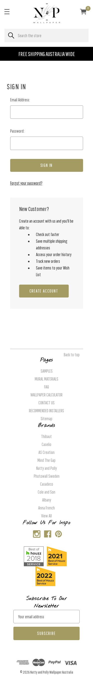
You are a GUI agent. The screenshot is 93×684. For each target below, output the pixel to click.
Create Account (44, 291)
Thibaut (46, 436)
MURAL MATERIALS (46, 379)
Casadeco (46, 484)
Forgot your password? (26, 183)
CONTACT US (46, 402)
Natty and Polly (46, 468)
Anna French (46, 507)
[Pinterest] (57, 532)
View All (46, 515)
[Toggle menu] (7, 11)
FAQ (46, 386)
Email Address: (20, 99)
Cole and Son (46, 492)
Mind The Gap (46, 460)
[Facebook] (46, 532)
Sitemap (46, 418)
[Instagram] (35, 532)
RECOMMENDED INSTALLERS (46, 410)
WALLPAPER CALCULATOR (46, 394)
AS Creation (46, 452)
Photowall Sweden (47, 476)
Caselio (46, 444)
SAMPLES (47, 371)
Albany (46, 500)
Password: (17, 131)
